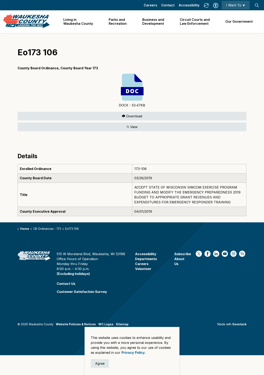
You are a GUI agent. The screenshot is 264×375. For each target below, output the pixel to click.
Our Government (239, 21)
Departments (146, 259)
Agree (100, 363)
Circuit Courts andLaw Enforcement (195, 22)
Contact (167, 5)
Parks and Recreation (118, 22)
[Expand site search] (257, 5)
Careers (150, 5)
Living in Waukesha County (78, 22)
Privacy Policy (133, 352)
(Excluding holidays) (73, 274)
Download (80, 115)
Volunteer (143, 269)
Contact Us (66, 284)
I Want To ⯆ (235, 5)
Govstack (239, 324)
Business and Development (153, 22)
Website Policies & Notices (76, 324)
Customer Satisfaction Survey (82, 292)
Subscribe (182, 254)
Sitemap (122, 324)
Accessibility (189, 5)
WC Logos (105, 324)
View (78, 126)
